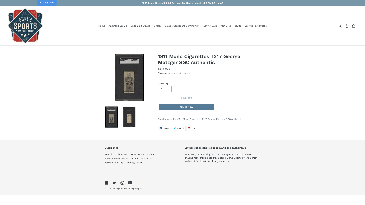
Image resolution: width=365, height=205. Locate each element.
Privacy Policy (134, 162)
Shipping (162, 73)
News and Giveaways (116, 158)
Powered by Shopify (133, 188)
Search (108, 154)
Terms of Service (114, 162)
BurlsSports (117, 188)
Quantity (163, 83)
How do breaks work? (143, 154)
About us (122, 154)
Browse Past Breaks (143, 158)
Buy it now (186, 107)
